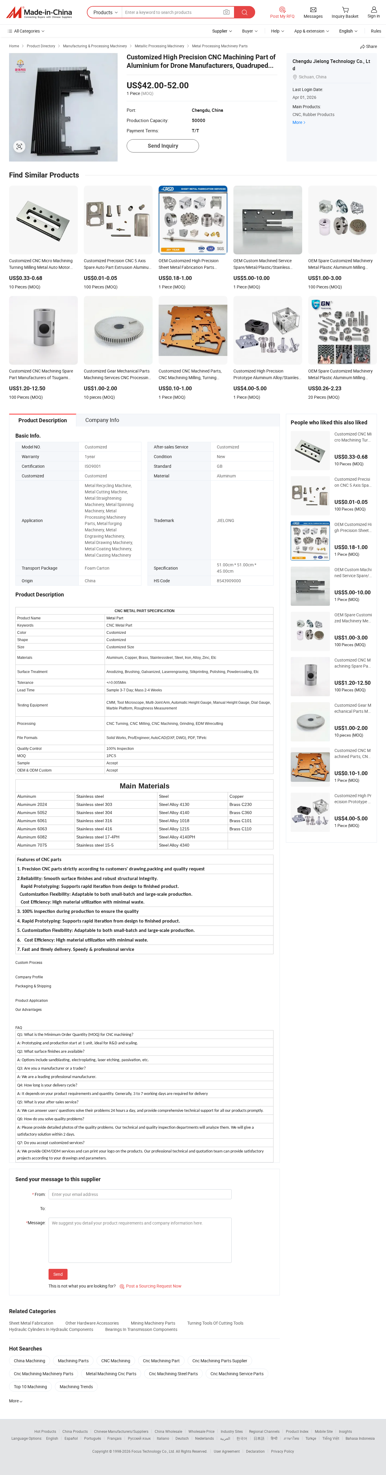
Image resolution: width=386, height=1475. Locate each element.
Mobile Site (324, 1431)
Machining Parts (73, 1360)
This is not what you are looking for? (82, 1286)
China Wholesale (168, 1431)
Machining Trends (76, 1386)
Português (92, 1438)
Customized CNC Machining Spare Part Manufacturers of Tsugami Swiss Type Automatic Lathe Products (352, 663)
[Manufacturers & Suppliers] (39, 12)
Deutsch (182, 1438)
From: (39, 1194)
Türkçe (310, 1438)
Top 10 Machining (30, 1386)
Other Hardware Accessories (92, 1323)
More (297, 122)
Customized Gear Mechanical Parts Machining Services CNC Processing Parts (352, 708)
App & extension (309, 31)
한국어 (241, 1438)
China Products (75, 1431)
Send (58, 1274)
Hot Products (45, 1431)
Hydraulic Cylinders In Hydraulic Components (51, 1329)
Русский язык (139, 1438)
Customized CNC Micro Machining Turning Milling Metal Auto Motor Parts (353, 437)
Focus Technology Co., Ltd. (153, 1451)
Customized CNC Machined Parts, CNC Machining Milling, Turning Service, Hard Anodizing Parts (353, 753)
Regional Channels (264, 1431)
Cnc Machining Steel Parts (173, 1373)
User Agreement (227, 1451)
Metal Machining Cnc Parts (111, 1373)
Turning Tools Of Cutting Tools (215, 1323)
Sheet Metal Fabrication (31, 1323)
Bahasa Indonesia (360, 1438)
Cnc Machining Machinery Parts (43, 1373)
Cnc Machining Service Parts (237, 1373)
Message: (36, 1222)
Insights (345, 1431)
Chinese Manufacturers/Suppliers (121, 1431)
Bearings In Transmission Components (141, 1329)
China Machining (29, 1360)
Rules (376, 31)
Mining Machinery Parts (153, 1323)
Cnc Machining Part (161, 1360)
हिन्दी (274, 1438)
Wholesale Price (201, 1431)
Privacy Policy (282, 1451)
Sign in (374, 16)
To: (43, 1208)
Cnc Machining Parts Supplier (219, 1360)
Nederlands (204, 1438)
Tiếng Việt (330, 1438)
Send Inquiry (163, 146)
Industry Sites (232, 1431)
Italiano (163, 1438)
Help (275, 31)
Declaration (255, 1451)
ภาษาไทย (291, 1438)
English (52, 1438)
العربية (225, 1438)
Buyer (247, 31)
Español (71, 1438)
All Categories (27, 31)
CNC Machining (115, 1360)
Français (114, 1438)
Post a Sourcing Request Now (151, 1286)
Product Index (297, 1431)
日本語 (259, 1438)
